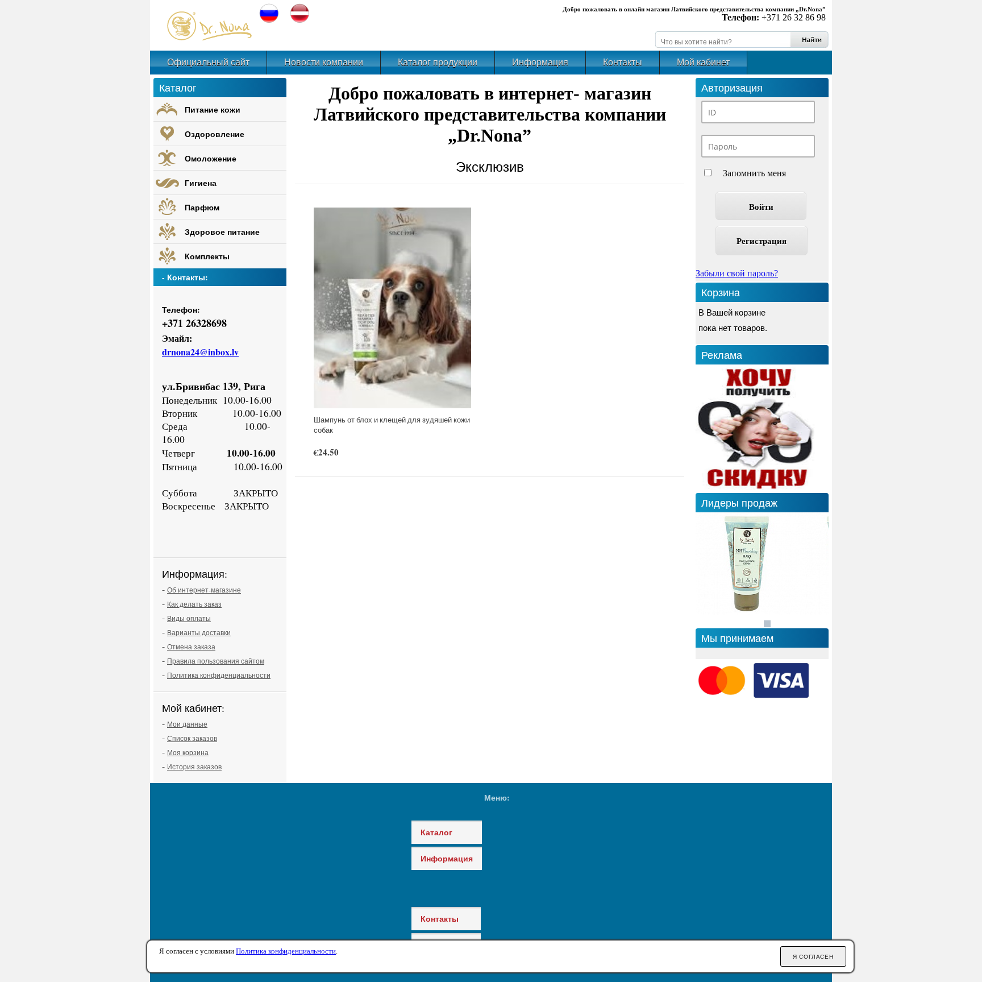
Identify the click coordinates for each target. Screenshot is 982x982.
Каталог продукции (437, 62)
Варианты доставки (199, 632)
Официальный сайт (208, 62)
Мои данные (187, 723)
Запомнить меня (754, 173)
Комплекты (207, 256)
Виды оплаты (189, 618)
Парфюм (202, 207)
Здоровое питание (222, 232)
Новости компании (323, 62)
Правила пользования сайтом (215, 660)
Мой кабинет (703, 62)
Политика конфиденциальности (219, 674)
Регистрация (762, 240)
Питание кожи (212, 109)
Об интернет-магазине (204, 589)
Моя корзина (188, 752)
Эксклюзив (490, 167)
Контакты (622, 62)
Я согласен (813, 957)
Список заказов (192, 738)
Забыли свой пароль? (737, 273)
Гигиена (201, 183)
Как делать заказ (194, 603)
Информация (540, 62)
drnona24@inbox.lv (200, 351)
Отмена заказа (191, 646)
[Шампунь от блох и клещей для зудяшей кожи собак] (392, 308)
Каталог (436, 832)
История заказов (194, 766)
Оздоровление (214, 134)
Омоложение (210, 158)
